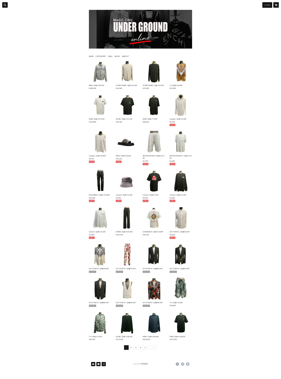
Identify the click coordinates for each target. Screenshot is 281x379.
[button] (267, 5)
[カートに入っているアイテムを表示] (276, 5)
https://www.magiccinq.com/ (187, 364)
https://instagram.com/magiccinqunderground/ (182, 364)
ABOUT (125, 56)
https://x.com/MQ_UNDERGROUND (177, 364)
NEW (91, 56)
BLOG (117, 56)
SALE (110, 56)
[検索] (5, 5)
